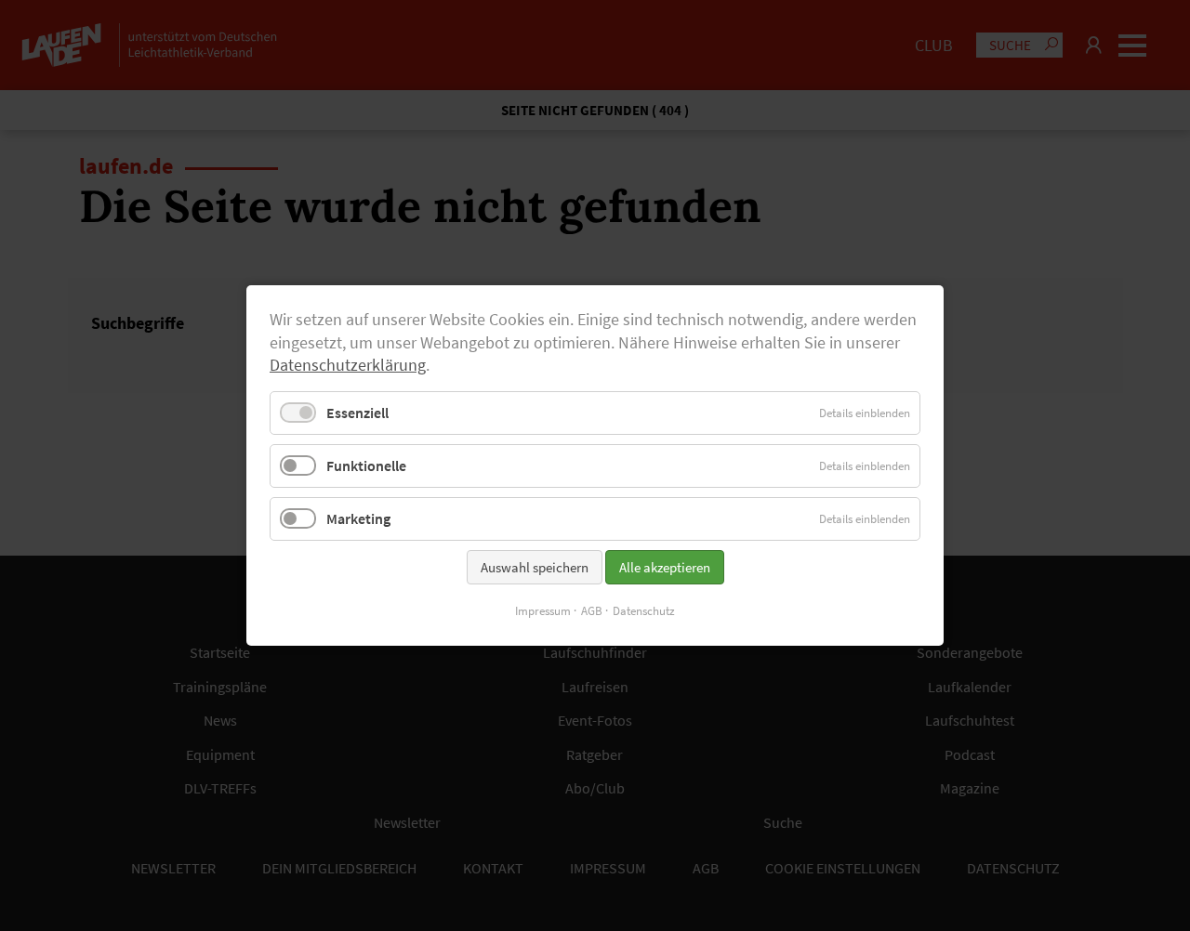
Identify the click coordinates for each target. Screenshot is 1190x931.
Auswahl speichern (534, 567)
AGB (591, 611)
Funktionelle (366, 465)
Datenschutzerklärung (348, 365)
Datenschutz (644, 611)
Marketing (358, 518)
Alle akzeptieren (664, 567)
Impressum (543, 611)
